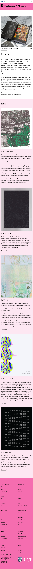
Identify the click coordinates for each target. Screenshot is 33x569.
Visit (2, 489)
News (2, 496)
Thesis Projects (4, 508)
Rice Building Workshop (23, 505)
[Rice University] (3, 1)
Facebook (20, 550)
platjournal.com (6, 94)
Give (2, 499)
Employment (4, 541)
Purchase (3, 251)
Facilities (3, 494)
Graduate (20, 487)
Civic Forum (20, 538)
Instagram (20, 548)
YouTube (3, 550)
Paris (19, 503)
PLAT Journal (20, 522)
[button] (16, 31)
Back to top (1, 474)
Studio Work (3, 505)
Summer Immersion (22, 541)
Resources (20, 491)
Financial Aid (4, 538)
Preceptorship (21, 501)
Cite (18, 524)
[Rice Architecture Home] (2, 5)
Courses (19, 489)
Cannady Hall (4, 491)
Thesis (19, 508)
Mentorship (20, 533)
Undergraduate (21, 484)
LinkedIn (19, 552)
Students (3, 522)
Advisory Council (4, 524)
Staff (2, 519)
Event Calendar (21, 531)
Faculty (2, 517)
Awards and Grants (22, 536)
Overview (3, 487)
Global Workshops (22, 513)
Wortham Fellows (5, 527)
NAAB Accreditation (22, 494)
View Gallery (4, 49)
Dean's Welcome (5, 484)
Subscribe (3, 548)
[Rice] (25, 559)
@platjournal (17, 94)
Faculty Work (4, 510)
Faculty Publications (22, 519)
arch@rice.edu (4, 562)
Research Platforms (22, 510)
